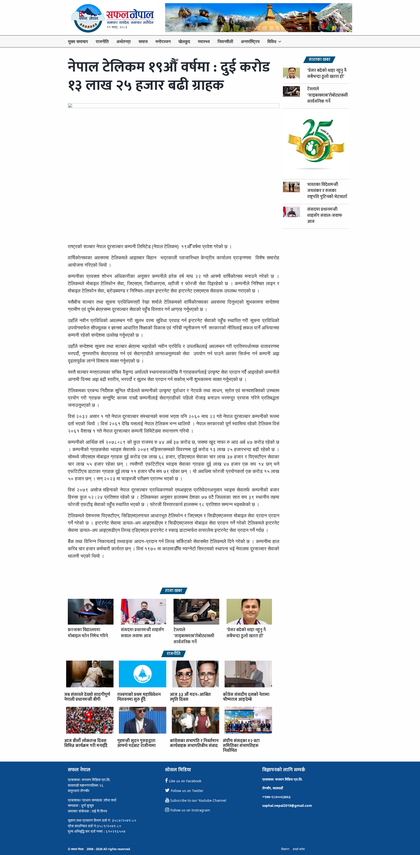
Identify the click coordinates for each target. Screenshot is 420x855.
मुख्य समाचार (78, 41)
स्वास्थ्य (204, 41)
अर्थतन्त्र (123, 41)
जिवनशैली (225, 41)
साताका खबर (319, 59)
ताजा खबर (173, 591)
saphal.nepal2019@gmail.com (287, 805)
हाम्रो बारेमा (299, 849)
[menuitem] (78, 41)
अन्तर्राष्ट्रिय (250, 41)
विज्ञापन (285, 849)
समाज (143, 41)
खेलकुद (184, 41)
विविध (271, 41)
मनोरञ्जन (163, 41)
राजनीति (102, 41)
